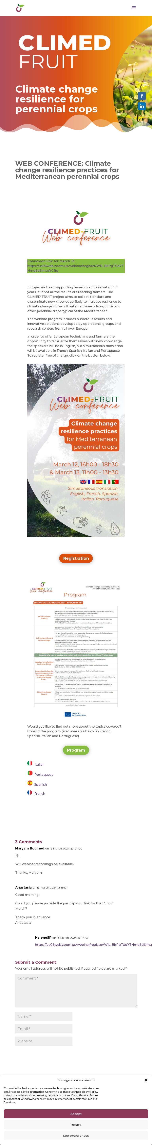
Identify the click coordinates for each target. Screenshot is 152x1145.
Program (76, 750)
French (38, 794)
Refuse (76, 1125)
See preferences (76, 1135)
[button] (146, 1080)
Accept (76, 1114)
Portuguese (43, 775)
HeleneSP (43, 937)
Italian (38, 764)
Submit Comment (114, 1053)
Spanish (40, 784)
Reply (127, 851)
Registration (76, 558)
